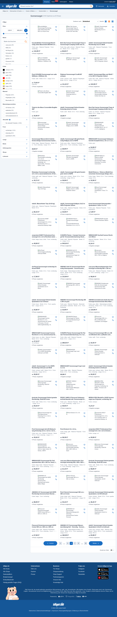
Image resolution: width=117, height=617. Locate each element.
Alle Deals (6, 568)
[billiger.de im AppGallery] (105, 577)
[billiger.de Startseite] (11, 6)
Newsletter (81, 574)
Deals (55, 1)
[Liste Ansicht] (106, 21)
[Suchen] (91, 6)
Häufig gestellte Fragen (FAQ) (12, 582)
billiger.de (5, 11)
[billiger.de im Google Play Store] (105, 573)
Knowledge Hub (58, 582)
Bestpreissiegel (8, 577)
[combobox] (56, 6)
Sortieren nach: (77, 21)
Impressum (55, 610)
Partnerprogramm (58, 577)
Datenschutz (32, 610)
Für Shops (56, 568)
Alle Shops (6, 571)
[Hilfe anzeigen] (10, 120)
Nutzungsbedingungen (65, 610)
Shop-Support (57, 574)
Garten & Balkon (30, 11)
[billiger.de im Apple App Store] (105, 569)
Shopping (46, 1)
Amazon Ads (57, 579)
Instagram (81, 568)
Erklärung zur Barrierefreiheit (80, 610)
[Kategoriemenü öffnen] (2, 6)
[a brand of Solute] (110, 1)
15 (85, 543)
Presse (33, 574)
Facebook (81, 571)
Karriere (33, 571)
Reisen (71, 1)
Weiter (95, 543)
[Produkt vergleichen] (56, 30)
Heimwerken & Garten (16, 11)
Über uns (33, 568)
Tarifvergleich (63, 1)
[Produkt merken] (56, 27)
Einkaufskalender (8, 579)
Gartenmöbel (42, 11)
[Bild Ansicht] (113, 21)
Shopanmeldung (58, 571)
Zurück (51, 543)
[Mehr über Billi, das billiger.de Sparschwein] (13, 593)
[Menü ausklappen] (23, 11)
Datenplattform (7, 574)
